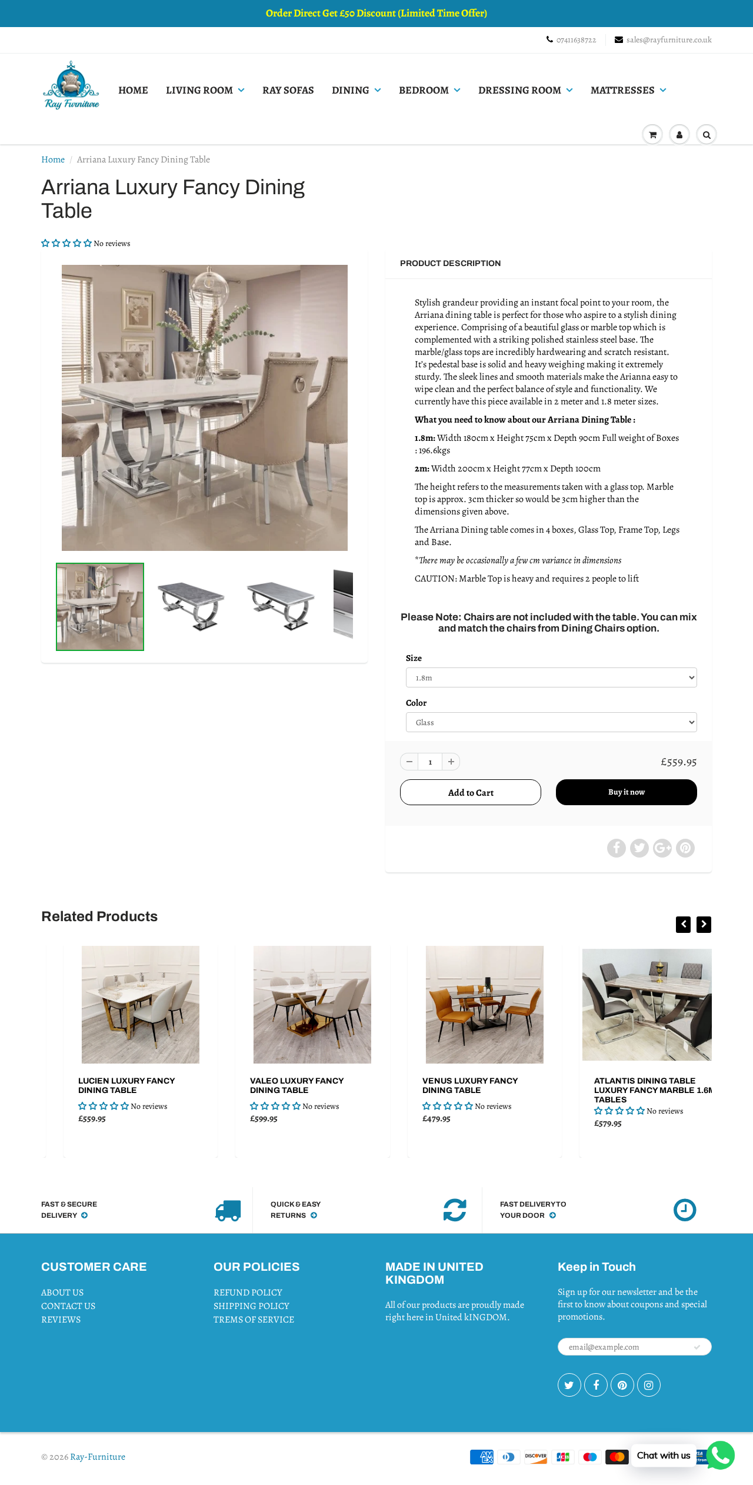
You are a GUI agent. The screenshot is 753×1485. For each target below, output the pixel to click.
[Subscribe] (697, 1347)
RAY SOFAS (288, 90)
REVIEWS (61, 1319)
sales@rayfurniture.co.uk (669, 39)
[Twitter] (569, 1385)
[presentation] (683, 924)
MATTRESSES (623, 90)
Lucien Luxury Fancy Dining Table (104, 1086)
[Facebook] (596, 1385)
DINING (350, 90)
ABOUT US (62, 1292)
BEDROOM (424, 90)
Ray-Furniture (97, 1456)
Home (53, 159)
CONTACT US (68, 1306)
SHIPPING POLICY (251, 1306)
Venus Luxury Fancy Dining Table (448, 1086)
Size (414, 658)
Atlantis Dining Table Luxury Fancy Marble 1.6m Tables (633, 1090)
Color (416, 702)
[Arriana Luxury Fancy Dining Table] (204, 408)
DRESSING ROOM (519, 90)
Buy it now (626, 792)
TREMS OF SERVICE (254, 1319)
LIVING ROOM (199, 90)
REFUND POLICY (248, 1292)
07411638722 (577, 39)
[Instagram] (649, 1385)
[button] (67, 243)
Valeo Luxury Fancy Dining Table (275, 1086)
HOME (133, 90)
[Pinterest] (622, 1385)
